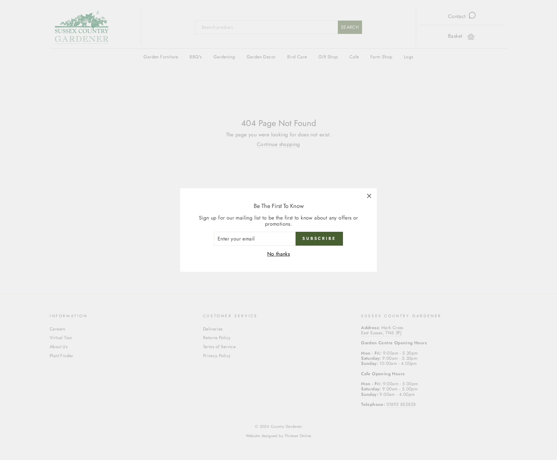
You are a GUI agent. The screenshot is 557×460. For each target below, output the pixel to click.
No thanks (278, 253)
